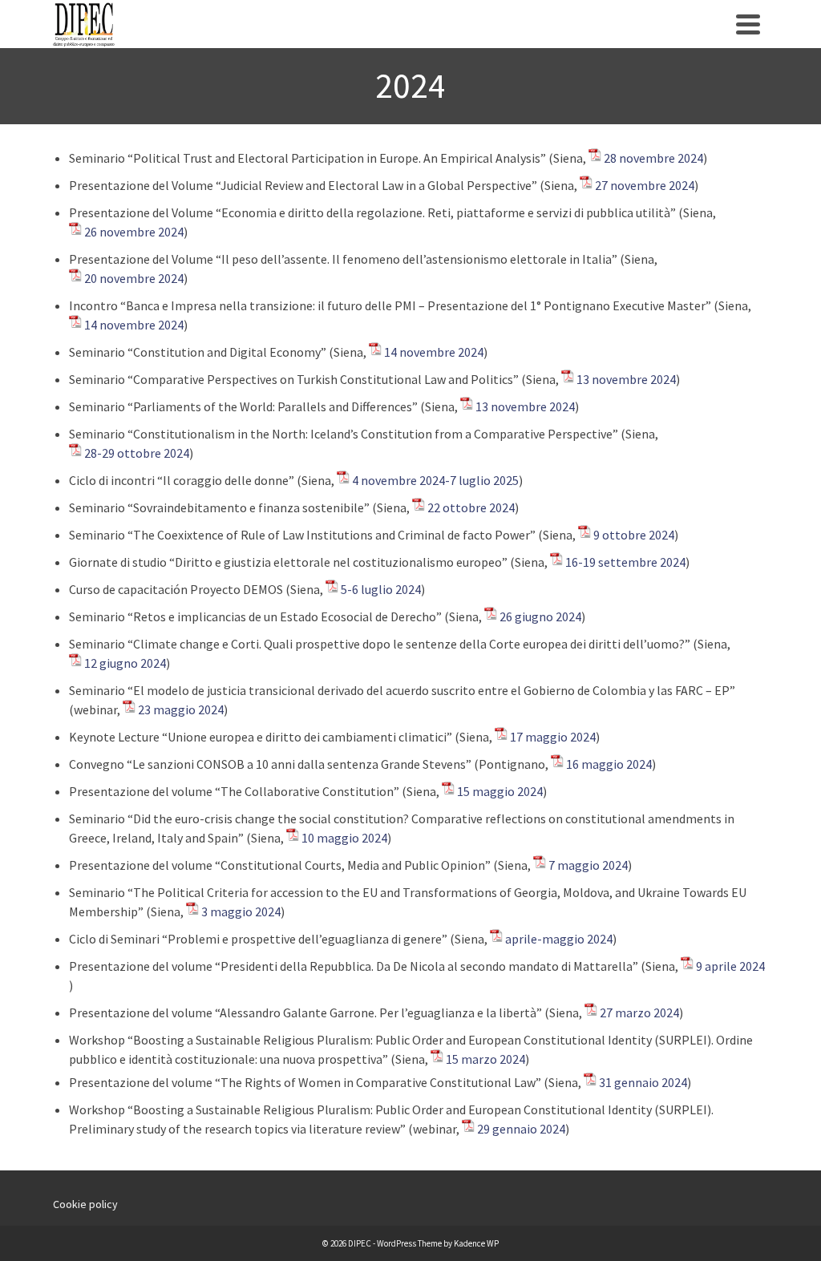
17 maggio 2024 (553, 737)
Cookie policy (85, 1204)
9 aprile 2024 (730, 966)
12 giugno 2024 (125, 663)
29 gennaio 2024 (521, 1129)
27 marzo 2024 (639, 1012)
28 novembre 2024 (653, 158)
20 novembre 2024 (134, 278)
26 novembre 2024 (134, 232)
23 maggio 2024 (181, 709)
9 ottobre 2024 (633, 535)
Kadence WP (476, 1243)
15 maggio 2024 (500, 791)
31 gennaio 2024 (643, 1082)
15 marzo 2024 (485, 1059)
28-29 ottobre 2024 (136, 453)
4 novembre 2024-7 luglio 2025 (435, 480)
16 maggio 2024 (609, 764)
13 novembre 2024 (626, 379)
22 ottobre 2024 (471, 507)
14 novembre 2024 (134, 325)
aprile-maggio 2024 (559, 939)
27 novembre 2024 (644, 185)
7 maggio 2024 (588, 865)
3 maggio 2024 (241, 911)
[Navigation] (748, 24)
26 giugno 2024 (540, 616)
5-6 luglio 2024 (381, 589)
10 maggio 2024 (344, 838)
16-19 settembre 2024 (625, 562)
